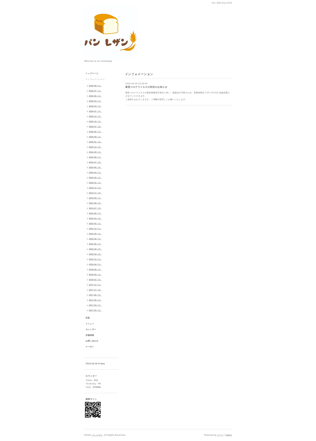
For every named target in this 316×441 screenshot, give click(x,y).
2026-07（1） (95, 91)
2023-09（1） (95, 198)
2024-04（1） (95, 173)
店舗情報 (90, 335)
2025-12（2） (95, 116)
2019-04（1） (95, 264)
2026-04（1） (95, 101)
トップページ (92, 73)
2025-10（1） (95, 121)
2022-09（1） (95, 234)
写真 (88, 318)
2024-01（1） (95, 183)
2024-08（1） (95, 157)
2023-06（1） (95, 213)
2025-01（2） (95, 142)
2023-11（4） (95, 193)
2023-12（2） (95, 188)
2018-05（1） (95, 275)
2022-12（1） (95, 229)
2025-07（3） (95, 127)
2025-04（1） (95, 137)
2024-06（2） (95, 167)
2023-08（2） (95, 203)
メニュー (90, 323)
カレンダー (91, 329)
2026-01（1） (95, 111)
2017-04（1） (95, 305)
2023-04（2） (95, 218)
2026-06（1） (95, 96)
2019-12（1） (95, 259)
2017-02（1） (95, 310)
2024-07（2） (95, 162)
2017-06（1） (95, 295)
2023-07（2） (95, 208)
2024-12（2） (95, 147)
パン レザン (97, 435)
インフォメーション (95, 79)
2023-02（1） (95, 224)
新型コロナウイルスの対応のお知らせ (146, 87)
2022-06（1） (95, 244)
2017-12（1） (95, 285)
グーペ (220, 435)
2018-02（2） (95, 280)
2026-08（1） (95, 86)
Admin (228, 435)
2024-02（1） (95, 178)
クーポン (90, 347)
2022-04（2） (95, 249)
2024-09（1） (95, 152)
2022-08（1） (95, 239)
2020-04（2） (95, 254)
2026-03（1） (95, 106)
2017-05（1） (95, 300)
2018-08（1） (95, 269)
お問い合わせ (92, 341)
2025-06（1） (95, 132)
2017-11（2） (95, 290)
